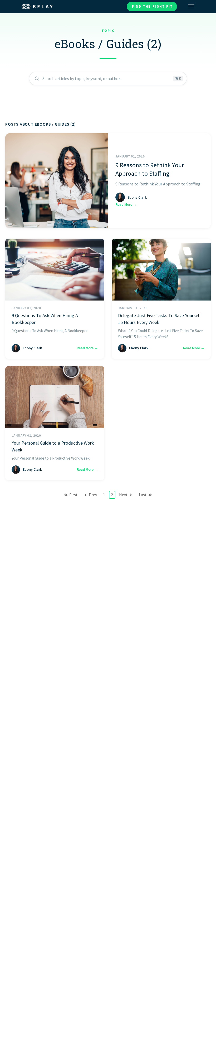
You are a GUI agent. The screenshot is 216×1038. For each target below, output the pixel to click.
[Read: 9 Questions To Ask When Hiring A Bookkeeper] (54, 270)
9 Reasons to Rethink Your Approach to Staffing (149, 169)
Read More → (126, 204)
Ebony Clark (137, 197)
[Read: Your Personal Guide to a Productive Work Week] (54, 397)
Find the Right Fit (152, 6)
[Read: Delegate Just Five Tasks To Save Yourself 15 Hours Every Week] (161, 270)
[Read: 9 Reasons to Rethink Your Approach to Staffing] (56, 180)
